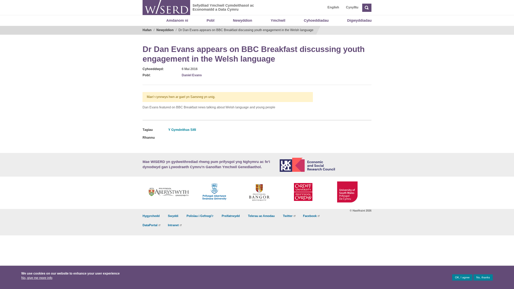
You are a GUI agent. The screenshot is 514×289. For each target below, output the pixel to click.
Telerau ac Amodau (261, 216)
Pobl (210, 20)
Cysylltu (352, 7)
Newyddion (242, 20)
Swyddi (173, 216)
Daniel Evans (192, 75)
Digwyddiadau (359, 20)
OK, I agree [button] (462, 277)
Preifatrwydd (231, 216)
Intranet (173, 225)
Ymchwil (278, 20)
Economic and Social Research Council (326, 165)
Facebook (310, 216)
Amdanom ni (177, 20)
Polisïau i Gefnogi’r (200, 216)
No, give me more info (36, 278)
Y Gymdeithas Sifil (182, 129)
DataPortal (150, 225)
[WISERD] (166, 7)
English (333, 7)
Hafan (147, 30)
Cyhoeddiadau (316, 20)
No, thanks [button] (483, 277)
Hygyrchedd (151, 216)
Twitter (288, 216)
